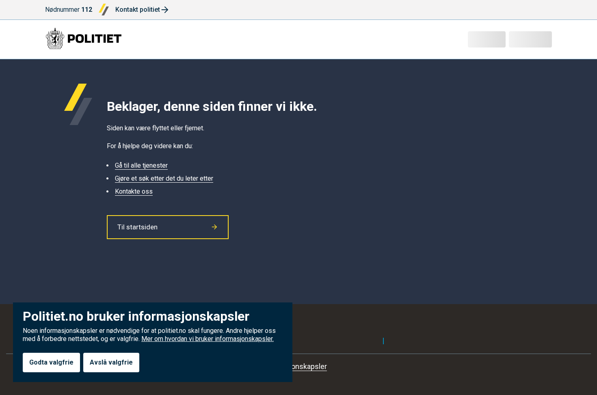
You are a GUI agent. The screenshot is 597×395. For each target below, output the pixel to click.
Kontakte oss (134, 191)
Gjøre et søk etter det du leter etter (164, 178)
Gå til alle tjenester (141, 165)
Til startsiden (137, 227)
